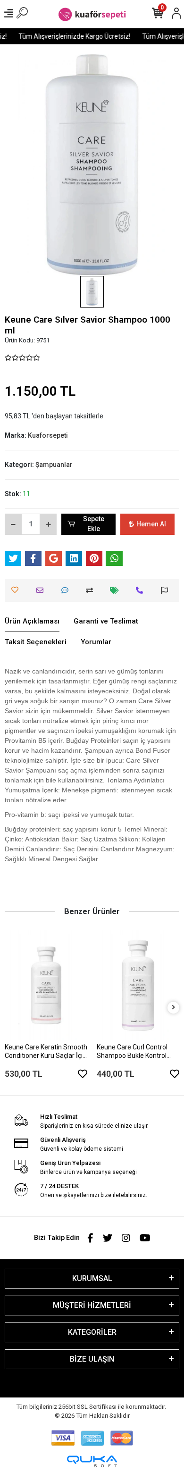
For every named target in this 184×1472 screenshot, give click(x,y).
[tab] (32, 621)
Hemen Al (151, 524)
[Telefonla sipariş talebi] (142, 590)
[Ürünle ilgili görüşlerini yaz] (67, 590)
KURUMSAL (92, 1278)
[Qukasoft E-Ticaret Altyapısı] (92, 1461)
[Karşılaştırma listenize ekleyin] (92, 590)
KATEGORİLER (92, 1332)
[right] (174, 1007)
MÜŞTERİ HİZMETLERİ (92, 1305)
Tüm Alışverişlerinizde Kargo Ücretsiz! (71, 36)
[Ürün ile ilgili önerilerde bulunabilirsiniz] (167, 590)
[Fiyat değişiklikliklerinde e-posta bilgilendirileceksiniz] (117, 590)
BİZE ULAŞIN (92, 1359)
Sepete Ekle (93, 523)
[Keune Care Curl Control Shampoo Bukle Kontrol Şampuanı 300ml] (138, 985)
